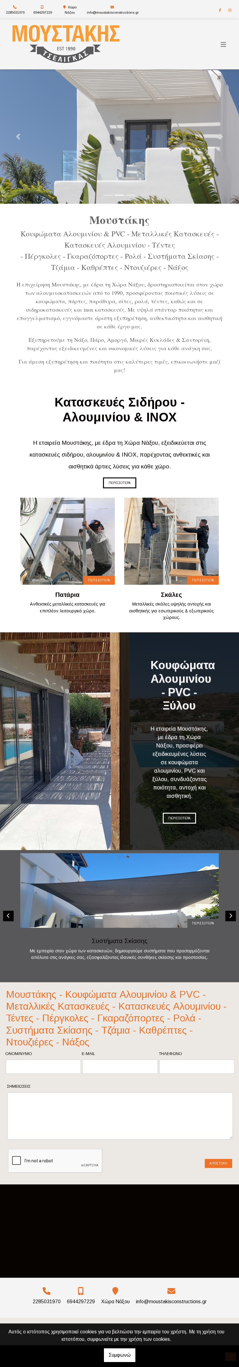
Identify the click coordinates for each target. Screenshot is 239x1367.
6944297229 (42, 12)
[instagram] (230, 10)
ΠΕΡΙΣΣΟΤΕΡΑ (120, 483)
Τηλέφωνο (170, 1053)
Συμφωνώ (120, 1355)
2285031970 (15, 12)
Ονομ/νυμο (18, 1053)
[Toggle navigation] (223, 44)
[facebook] (220, 10)
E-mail (88, 1053)
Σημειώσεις (18, 1086)
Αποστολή (218, 1163)
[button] (18, 136)
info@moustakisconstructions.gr (113, 12)
